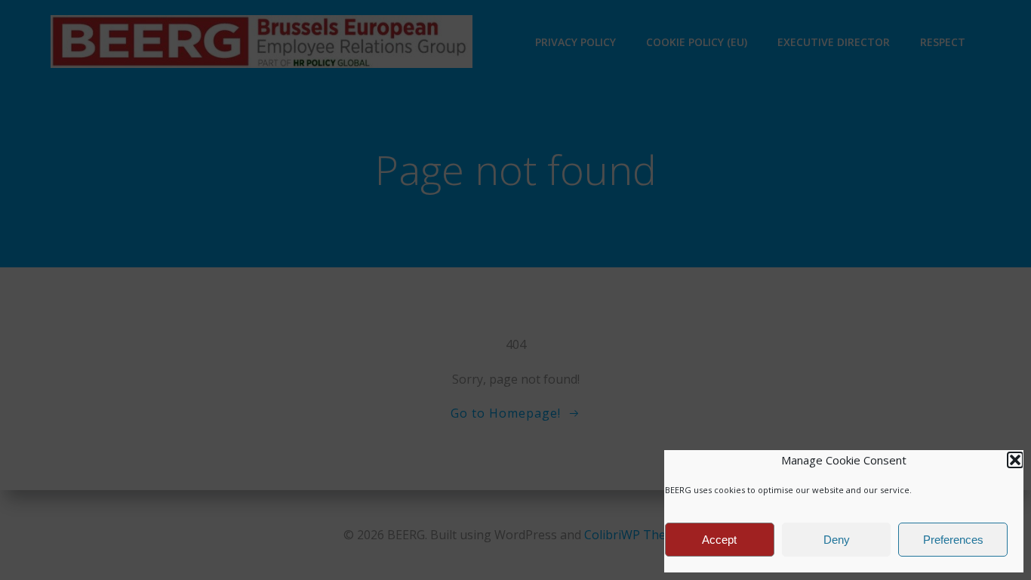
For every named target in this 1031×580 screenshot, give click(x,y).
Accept (719, 539)
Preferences (953, 539)
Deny (836, 539)
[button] (1015, 459)
